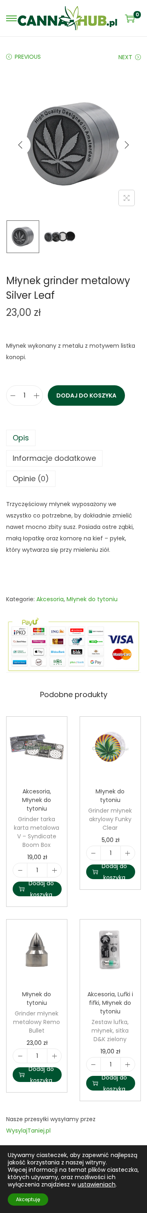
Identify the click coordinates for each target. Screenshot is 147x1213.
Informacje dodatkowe (54, 458)
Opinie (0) (31, 478)
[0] (130, 18)
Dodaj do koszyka (86, 395)
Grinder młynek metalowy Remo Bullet (36, 1022)
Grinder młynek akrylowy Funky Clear (110, 819)
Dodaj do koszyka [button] (41, 889)
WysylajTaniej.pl (28, 1130)
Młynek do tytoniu (92, 599)
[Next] (126, 145)
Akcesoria (50, 599)
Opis (21, 438)
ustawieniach (97, 1184)
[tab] (73, 438)
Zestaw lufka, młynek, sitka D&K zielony (110, 1030)
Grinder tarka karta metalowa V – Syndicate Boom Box (36, 832)
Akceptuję (28, 1199)
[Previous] (20, 145)
